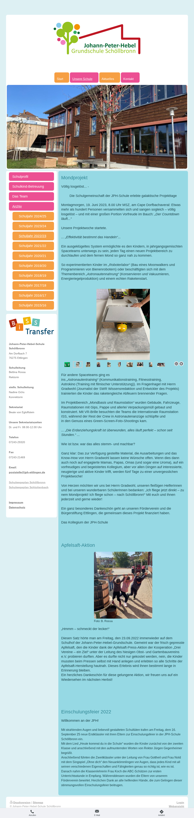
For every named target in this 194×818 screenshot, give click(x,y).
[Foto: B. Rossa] (123, 585)
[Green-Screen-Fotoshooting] (67, 364)
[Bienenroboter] (77, 364)
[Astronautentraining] (150, 364)
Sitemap (38, 802)
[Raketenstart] (109, 364)
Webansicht (176, 806)
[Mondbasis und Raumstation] (108, 324)
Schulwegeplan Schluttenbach (28, 487)
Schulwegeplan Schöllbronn (27, 482)
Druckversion (22, 802)
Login (180, 802)
